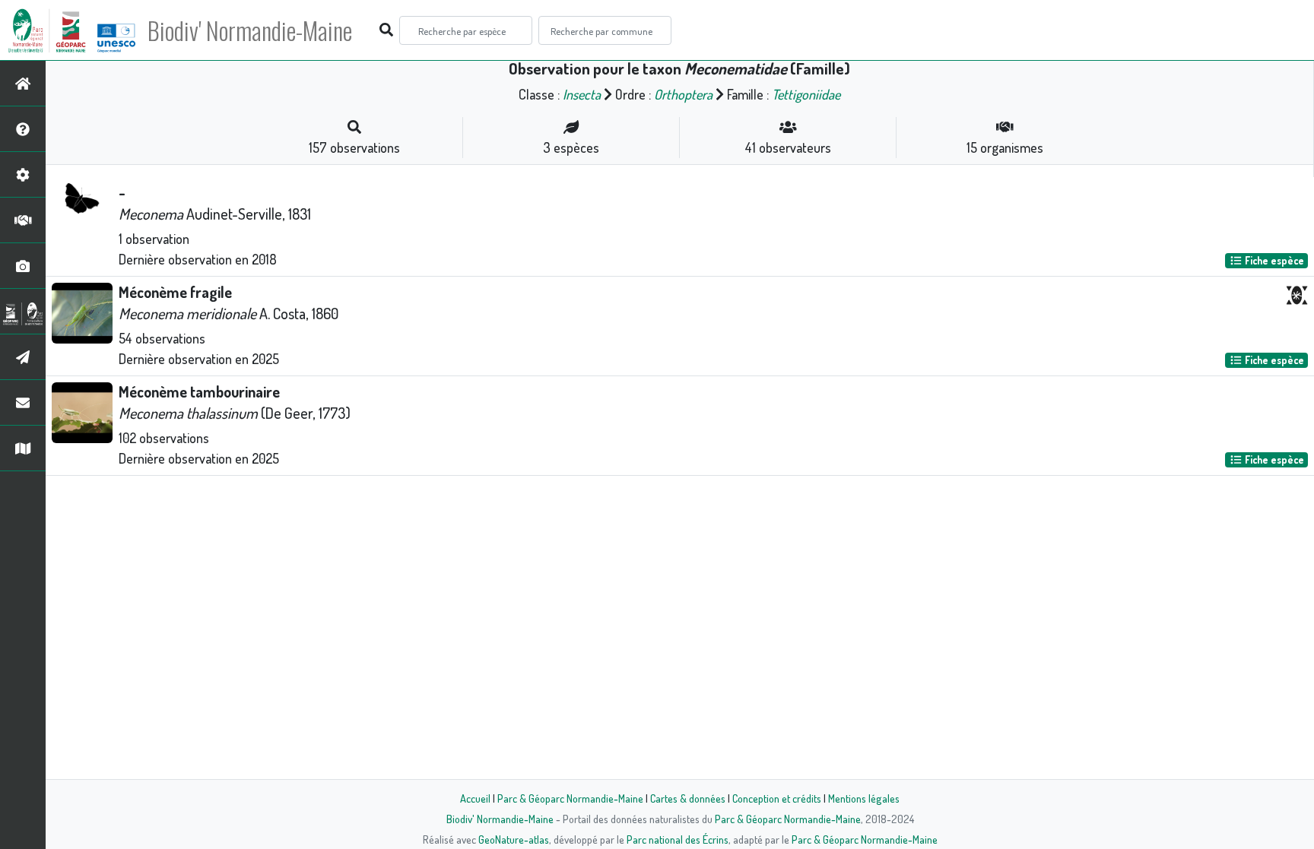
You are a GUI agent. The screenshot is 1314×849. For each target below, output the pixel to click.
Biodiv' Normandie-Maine (250, 30)
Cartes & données (687, 798)
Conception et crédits (776, 798)
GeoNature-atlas (513, 839)
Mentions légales (864, 798)
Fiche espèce (1273, 260)
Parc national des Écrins (677, 839)
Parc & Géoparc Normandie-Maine (570, 798)
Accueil (475, 798)
